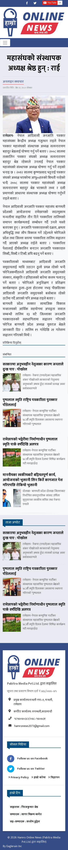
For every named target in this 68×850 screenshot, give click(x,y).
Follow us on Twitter (31, 768)
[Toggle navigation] (5, 42)
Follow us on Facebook (32, 758)
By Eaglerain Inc (12, 846)
